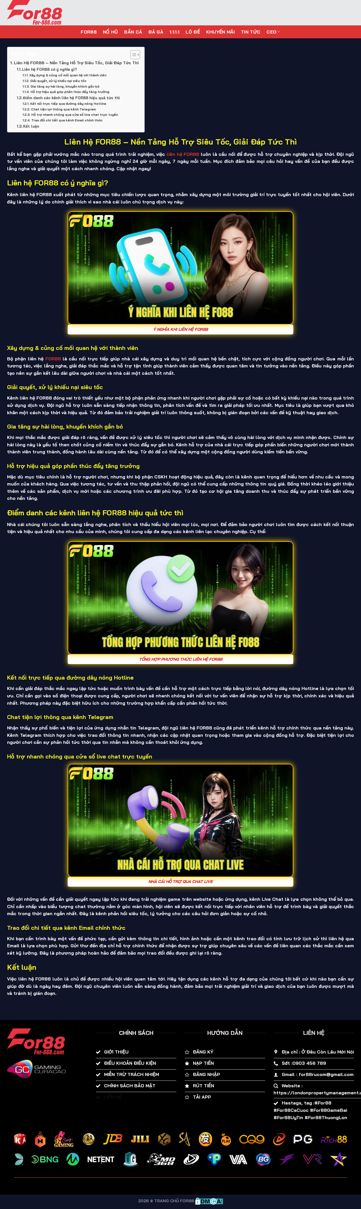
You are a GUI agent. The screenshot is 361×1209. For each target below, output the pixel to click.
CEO (271, 32)
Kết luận (31, 126)
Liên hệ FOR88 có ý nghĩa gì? (49, 69)
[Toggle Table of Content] (132, 54)
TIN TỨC (250, 32)
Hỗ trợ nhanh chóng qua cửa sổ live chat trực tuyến (74, 114)
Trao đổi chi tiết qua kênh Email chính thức (66, 120)
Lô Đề (193, 32)
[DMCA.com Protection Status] (209, 1200)
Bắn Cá (133, 32)
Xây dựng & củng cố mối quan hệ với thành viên (67, 75)
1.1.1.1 (174, 32)
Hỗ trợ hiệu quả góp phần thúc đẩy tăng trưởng (69, 92)
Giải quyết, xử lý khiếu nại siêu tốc (58, 81)
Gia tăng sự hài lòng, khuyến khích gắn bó (64, 86)
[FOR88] (41, 12)
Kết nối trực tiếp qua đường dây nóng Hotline (68, 103)
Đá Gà (155, 32)
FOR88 (89, 32)
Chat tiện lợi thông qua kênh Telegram (63, 109)
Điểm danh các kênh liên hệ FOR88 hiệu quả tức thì (71, 98)
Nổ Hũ (110, 32)
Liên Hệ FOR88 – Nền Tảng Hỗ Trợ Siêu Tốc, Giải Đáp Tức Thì (76, 62)
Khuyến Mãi (220, 32)
